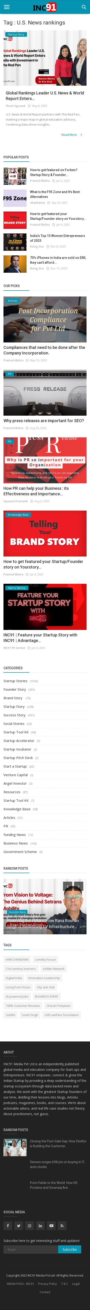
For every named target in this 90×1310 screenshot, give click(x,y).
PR (5, 826)
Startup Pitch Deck (18, 757)
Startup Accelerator (18, 740)
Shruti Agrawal (15, 106)
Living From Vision (18, 987)
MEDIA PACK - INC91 (20, 1284)
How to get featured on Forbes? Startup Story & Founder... (54, 172)
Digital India (14, 978)
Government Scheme (20, 851)
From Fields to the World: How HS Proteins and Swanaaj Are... (54, 1185)
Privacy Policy (47, 1284)
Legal (76, 1284)
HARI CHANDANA (17, 959)
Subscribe (70, 1249)
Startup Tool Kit (16, 732)
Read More (69, 135)
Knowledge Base (16, 809)
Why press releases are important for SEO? (43, 420)
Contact (45, 1292)
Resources (12, 792)
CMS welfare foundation (62, 1015)
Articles (9, 817)
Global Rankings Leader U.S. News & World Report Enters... (45, 96)
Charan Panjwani (58, 1006)
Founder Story (14, 689)
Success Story (14, 715)
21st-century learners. (21, 969)
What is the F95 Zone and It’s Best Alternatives (55, 194)
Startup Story (14, 706)
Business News (15, 843)
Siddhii (10, 1015)
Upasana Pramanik (15, 501)
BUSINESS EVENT (46, 996)
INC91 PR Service (14, 648)
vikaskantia (37, 203)
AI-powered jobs (17, 996)
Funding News (14, 834)
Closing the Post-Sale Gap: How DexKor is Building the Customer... (58, 1143)
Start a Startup (15, 766)
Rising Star (37, 246)
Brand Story (13, 698)
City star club (46, 987)
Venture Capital (15, 774)
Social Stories (13, 723)
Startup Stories (15, 680)
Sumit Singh (30, 1015)
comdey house (45, 959)
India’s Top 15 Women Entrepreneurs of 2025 (57, 238)
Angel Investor (15, 783)
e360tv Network (54, 969)
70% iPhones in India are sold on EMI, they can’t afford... (58, 260)
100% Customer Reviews (23, 1006)
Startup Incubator (17, 749)
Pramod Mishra (40, 181)
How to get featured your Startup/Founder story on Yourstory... (58, 216)
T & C (64, 1284)
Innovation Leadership (44, 978)
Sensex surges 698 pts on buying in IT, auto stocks (57, 1164)
